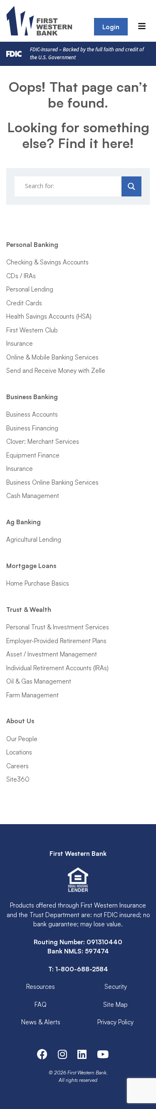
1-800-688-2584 (81, 969)
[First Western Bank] (40, 20)
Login (110, 27)
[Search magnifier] (131, 186)
